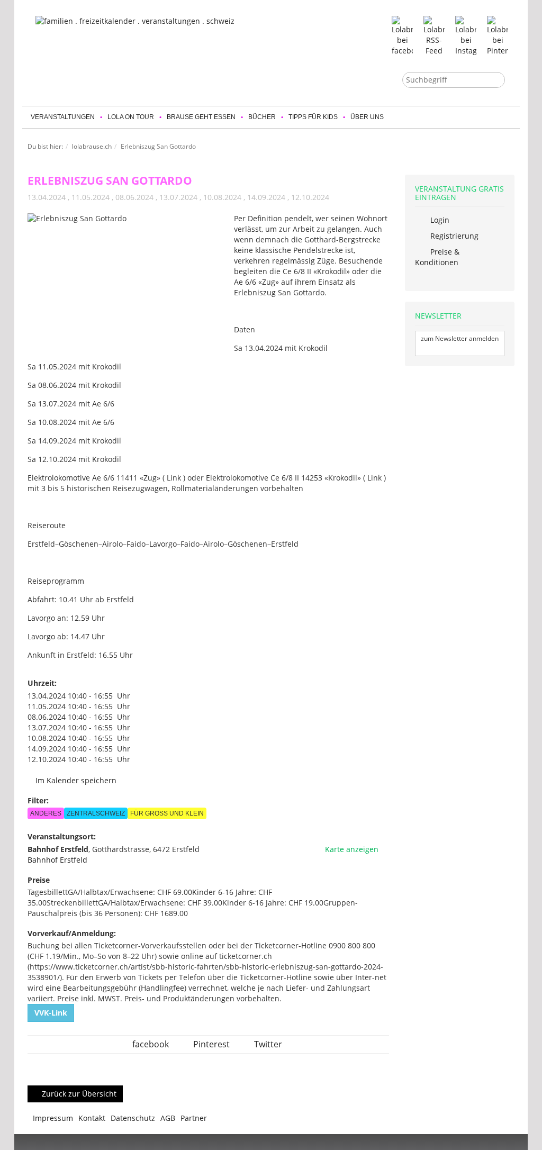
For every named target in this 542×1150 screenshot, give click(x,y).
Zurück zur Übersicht (78, 1094)
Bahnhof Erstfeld (57, 860)
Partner (193, 1118)
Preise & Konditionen (437, 257)
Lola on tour (130, 117)
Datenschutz (133, 1118)
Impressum (53, 1118)
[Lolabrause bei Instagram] (465, 35)
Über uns (367, 117)
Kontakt (91, 1118)
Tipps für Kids (313, 117)
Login (438, 220)
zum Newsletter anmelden (460, 338)
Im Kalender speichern (74, 780)
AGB (167, 1118)
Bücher (262, 117)
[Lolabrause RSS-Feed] (434, 35)
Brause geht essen (201, 117)
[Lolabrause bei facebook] (402, 35)
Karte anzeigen (350, 849)
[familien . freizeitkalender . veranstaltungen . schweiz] (157, 53)
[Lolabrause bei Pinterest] (497, 35)
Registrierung (453, 236)
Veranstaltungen (63, 117)
